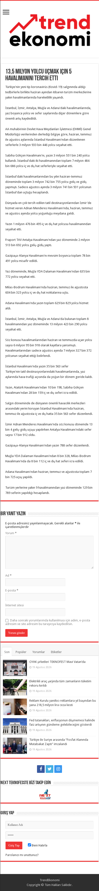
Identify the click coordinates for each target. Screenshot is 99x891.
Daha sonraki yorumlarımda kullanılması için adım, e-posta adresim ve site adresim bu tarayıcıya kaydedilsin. (47, 622)
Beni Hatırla (39, 845)
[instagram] (58, 769)
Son (7, 652)
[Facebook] (41, 769)
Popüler (21, 652)
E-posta (11, 590)
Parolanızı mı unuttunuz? (22, 855)
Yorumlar (38, 652)
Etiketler (56, 652)
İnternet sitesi (14, 605)
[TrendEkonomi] (49, 28)
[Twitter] (49, 769)
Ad (8, 575)
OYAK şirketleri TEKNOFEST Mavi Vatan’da (57, 662)
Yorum (11, 533)
